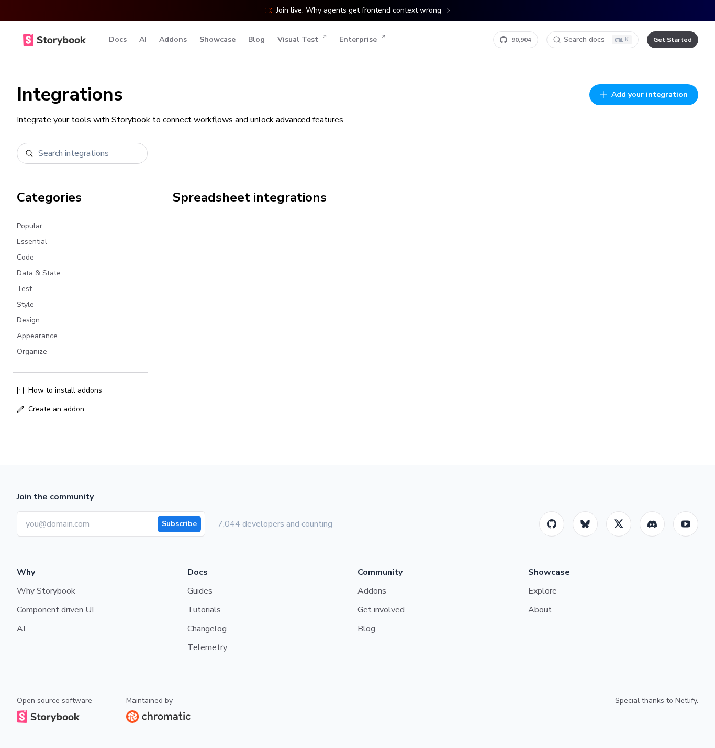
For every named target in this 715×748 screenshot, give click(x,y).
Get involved (381, 610)
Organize (32, 351)
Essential (32, 242)
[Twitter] (618, 524)
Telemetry (207, 647)
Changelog (207, 628)
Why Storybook (46, 591)
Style (25, 304)
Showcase (217, 39)
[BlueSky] (585, 524)
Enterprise (358, 39)
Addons (173, 39)
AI (143, 39)
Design (28, 320)
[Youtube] (685, 524)
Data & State (39, 273)
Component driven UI (55, 610)
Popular (29, 226)
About (540, 610)
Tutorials (204, 610)
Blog (256, 39)
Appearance (37, 336)
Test (24, 289)
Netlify (686, 701)
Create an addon (56, 409)
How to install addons (65, 390)
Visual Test (297, 39)
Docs (118, 39)
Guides (200, 591)
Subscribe (179, 524)
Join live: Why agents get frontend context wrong (358, 10)
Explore (542, 591)
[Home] (54, 39)
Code (25, 257)
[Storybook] (652, 524)
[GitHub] (551, 524)
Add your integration (649, 94)
